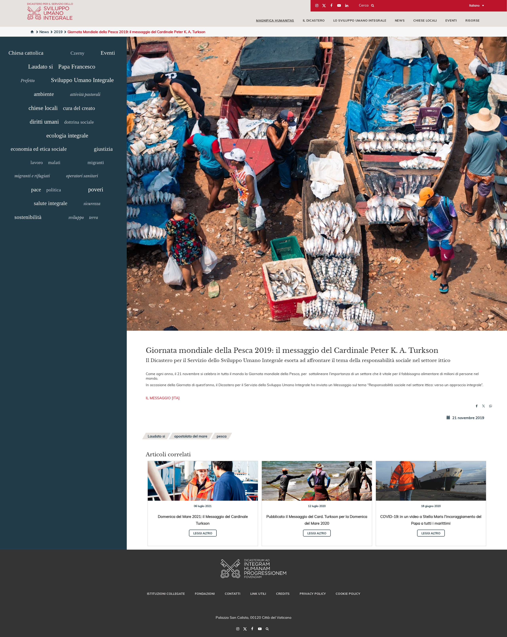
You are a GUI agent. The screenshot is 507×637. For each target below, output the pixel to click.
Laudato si (40, 66)
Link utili (258, 594)
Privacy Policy (313, 594)
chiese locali (43, 108)
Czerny (77, 53)
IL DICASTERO (314, 20)
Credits (283, 594)
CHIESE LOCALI (425, 20)
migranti (96, 162)
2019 (58, 31)
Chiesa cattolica (26, 53)
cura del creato (79, 108)
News (44, 31)
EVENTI (451, 20)
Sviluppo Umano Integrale (82, 80)
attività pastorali (85, 94)
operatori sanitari (82, 176)
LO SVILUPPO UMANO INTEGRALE (359, 20)
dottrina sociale (79, 122)
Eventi (108, 53)
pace (36, 190)
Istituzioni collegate (166, 594)
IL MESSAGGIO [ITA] (163, 397)
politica (53, 189)
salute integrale (50, 203)
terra (93, 217)
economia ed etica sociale (39, 149)
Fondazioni (205, 594)
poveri (95, 189)
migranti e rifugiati (32, 176)
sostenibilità (27, 217)
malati (54, 162)
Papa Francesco (76, 66)
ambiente (44, 94)
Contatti (232, 594)
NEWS (400, 20)
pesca (222, 436)
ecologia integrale (67, 135)
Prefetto (28, 80)
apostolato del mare (190, 436)
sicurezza (92, 203)
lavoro (36, 162)
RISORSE (472, 20)
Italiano (474, 5)
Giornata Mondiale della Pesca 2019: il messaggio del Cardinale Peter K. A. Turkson (136, 31)
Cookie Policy (348, 594)
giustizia (103, 149)
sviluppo (76, 217)
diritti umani (44, 121)
